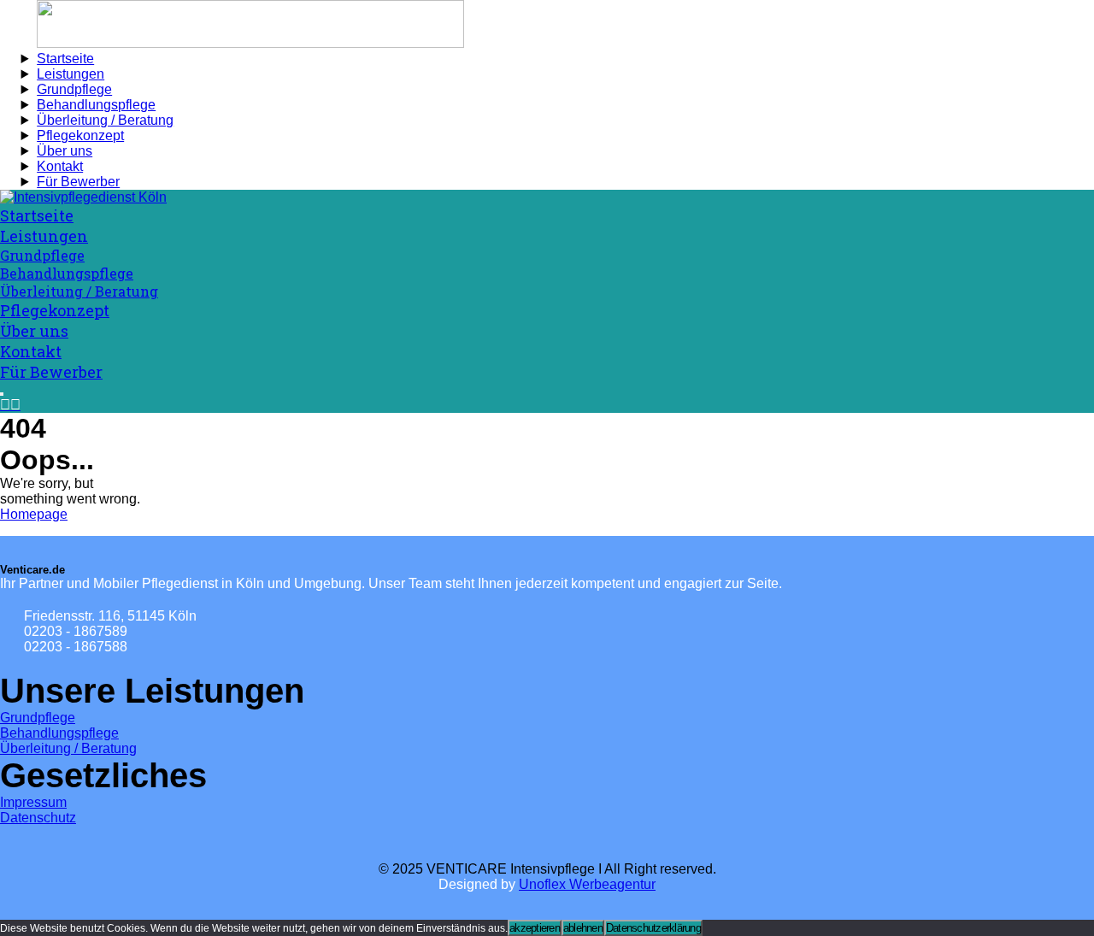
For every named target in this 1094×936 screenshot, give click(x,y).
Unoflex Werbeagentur (587, 884)
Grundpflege (37, 717)
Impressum (33, 802)
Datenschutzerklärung (653, 927)
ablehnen (583, 927)
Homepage (34, 514)
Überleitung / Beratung (68, 748)
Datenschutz (38, 817)
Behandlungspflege (59, 733)
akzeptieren (534, 927)
